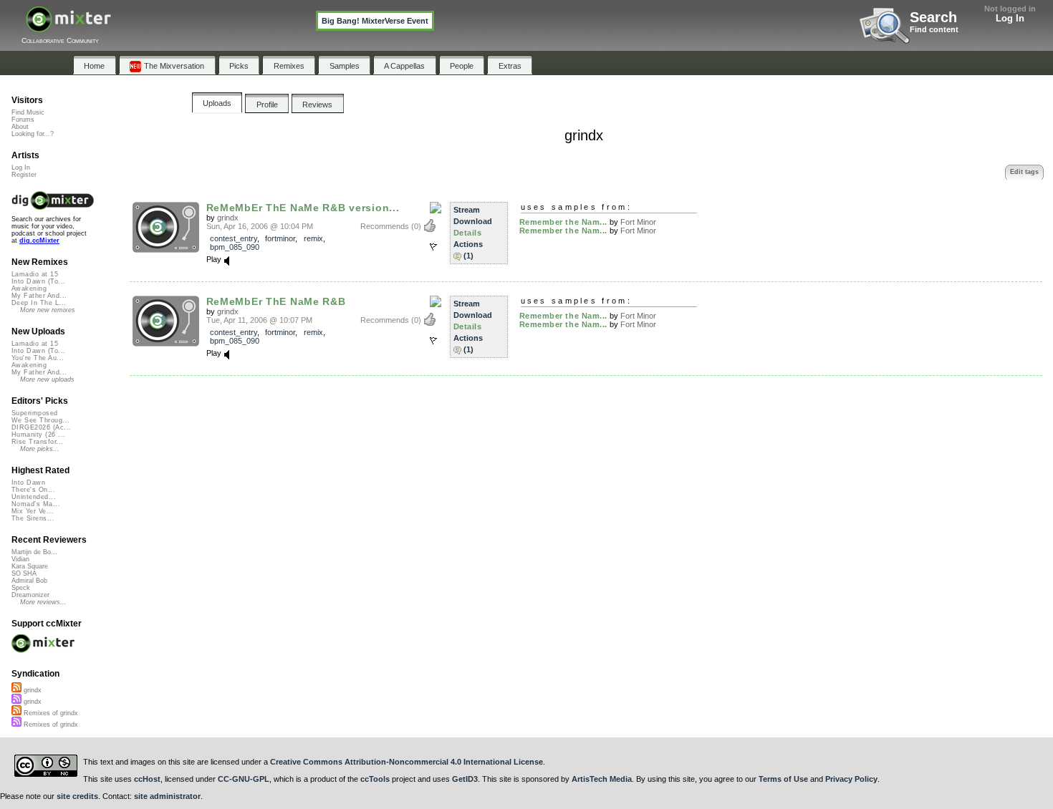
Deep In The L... (38, 302)
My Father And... (39, 295)
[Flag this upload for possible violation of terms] (433, 247)
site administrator (167, 796)
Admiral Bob (29, 580)
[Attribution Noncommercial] (435, 208)
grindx (228, 217)
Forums (22, 119)
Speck (20, 587)
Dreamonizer (30, 595)
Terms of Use (783, 779)
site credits (77, 796)
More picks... (39, 448)
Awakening (29, 288)
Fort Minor (638, 222)
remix (313, 238)
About (20, 126)
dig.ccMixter (39, 240)
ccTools (375, 779)
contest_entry (233, 238)
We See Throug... (40, 420)
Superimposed (34, 413)
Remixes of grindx (49, 713)
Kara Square (29, 566)
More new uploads (47, 379)
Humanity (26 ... (38, 434)
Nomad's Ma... (35, 504)
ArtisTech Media (602, 779)
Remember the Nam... (563, 222)
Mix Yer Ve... (32, 511)
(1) (468, 255)
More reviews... (43, 602)
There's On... (33, 489)
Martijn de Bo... (34, 552)
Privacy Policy (851, 779)
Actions (468, 244)
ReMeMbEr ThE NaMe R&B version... (303, 207)
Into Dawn (28, 482)
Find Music (27, 112)
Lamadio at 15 (34, 274)
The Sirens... (32, 518)
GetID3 (465, 779)
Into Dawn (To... (38, 281)
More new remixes (47, 310)
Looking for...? (32, 133)
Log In (1010, 18)
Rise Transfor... (37, 441)
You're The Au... (37, 358)
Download (472, 221)
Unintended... (33, 496)
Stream (466, 209)
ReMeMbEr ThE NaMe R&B (276, 301)
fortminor (280, 238)
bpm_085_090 (234, 247)
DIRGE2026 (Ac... (41, 427)
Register (24, 174)
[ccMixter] (68, 27)
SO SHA (24, 573)
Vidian (20, 559)
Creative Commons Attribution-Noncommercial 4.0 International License (406, 761)
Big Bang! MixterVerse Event (375, 20)
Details (467, 232)
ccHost (147, 779)
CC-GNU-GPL (243, 779)
